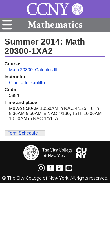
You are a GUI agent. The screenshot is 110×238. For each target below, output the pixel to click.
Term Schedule (23, 133)
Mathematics (55, 24)
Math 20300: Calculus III (33, 69)
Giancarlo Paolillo (27, 82)
